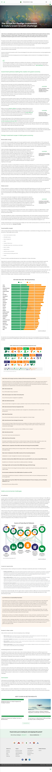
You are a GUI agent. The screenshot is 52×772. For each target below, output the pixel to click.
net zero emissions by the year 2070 (9, 121)
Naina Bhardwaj (39, 65)
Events (7, 754)
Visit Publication (30, 750)
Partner (40, 750)
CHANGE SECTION (26, 723)
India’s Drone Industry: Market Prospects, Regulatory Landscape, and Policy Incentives (39, 712)
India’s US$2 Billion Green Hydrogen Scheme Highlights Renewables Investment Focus (44, 90)
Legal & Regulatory (19, 753)
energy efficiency (29, 112)
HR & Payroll (18, 756)
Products (29, 754)
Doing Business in (28, 1)
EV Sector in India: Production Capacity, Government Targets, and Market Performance (44, 114)
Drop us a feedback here (34, 734)
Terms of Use (42, 764)
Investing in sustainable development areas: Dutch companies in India (44, 202)
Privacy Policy (48, 764)
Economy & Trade (19, 750)
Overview (8, 750)
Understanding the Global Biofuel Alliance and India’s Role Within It (44, 154)
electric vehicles (12, 108)
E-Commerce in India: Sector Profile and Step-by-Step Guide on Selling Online (39, 719)
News (7, 753)
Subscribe (8, 756)
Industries (17, 754)
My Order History (30, 753)
